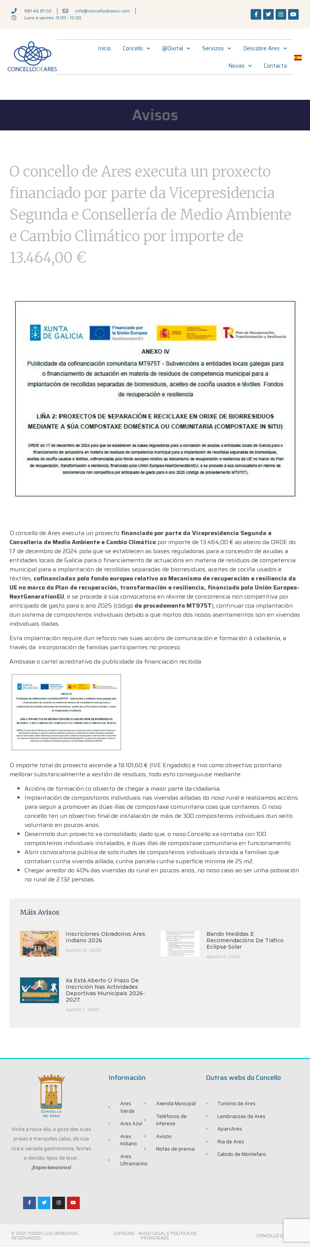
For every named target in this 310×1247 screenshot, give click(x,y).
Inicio (104, 48)
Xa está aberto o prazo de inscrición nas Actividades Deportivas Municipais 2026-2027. (105, 990)
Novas (236, 65)
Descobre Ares (261, 48)
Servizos (213, 48)
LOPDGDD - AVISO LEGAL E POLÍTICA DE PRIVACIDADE (155, 1235)
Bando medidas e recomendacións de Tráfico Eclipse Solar (245, 940)
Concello (133, 48)
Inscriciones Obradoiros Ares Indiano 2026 (105, 937)
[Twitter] (268, 14)
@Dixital (172, 48)
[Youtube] (293, 14)
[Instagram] (281, 14)
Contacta (275, 65)
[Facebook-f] (256, 14)
